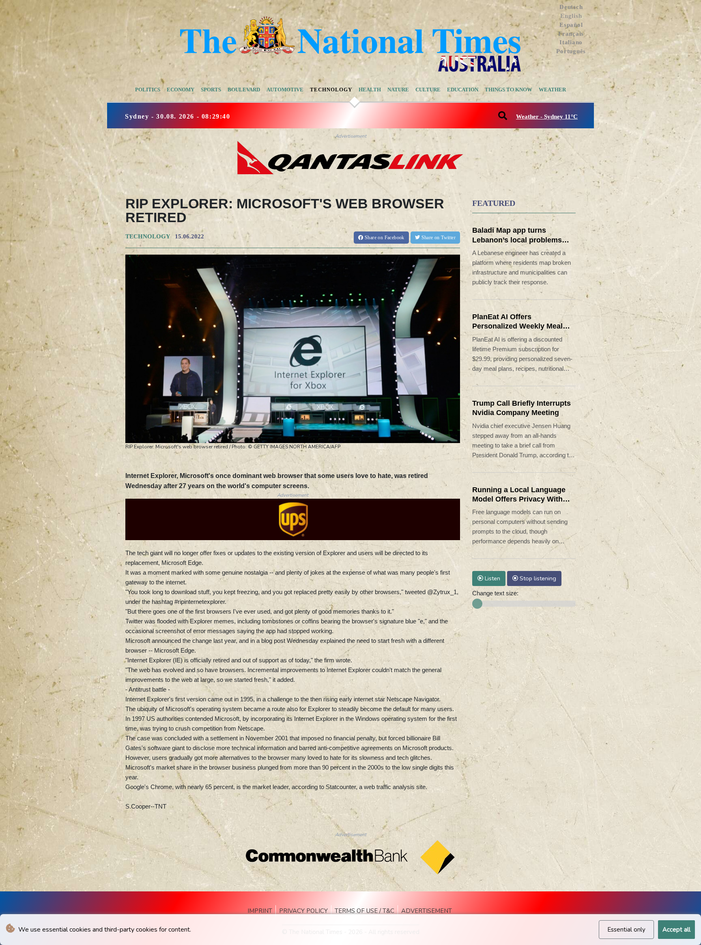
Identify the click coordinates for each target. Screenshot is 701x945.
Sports (211, 89)
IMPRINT (259, 911)
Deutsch (571, 7)
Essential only (626, 930)
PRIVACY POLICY (303, 911)
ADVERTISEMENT (426, 911)
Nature (398, 89)
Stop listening (537, 578)
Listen (491, 578)
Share (383, 237)
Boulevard (244, 89)
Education (462, 89)
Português (571, 51)
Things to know (508, 89)
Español (571, 25)
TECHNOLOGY (147, 236)
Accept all (676, 930)
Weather (552, 89)
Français (571, 33)
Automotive (285, 89)
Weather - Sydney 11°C (547, 116)
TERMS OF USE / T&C (364, 911)
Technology (331, 89)
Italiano (571, 42)
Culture (428, 89)
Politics (147, 89)
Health (370, 89)
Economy (180, 89)
